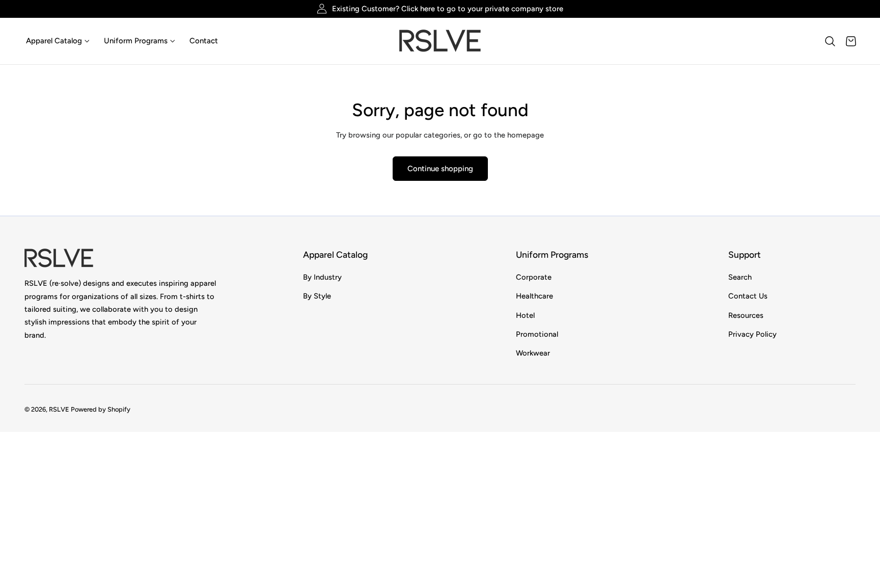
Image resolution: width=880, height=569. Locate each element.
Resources (745, 314)
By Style (317, 296)
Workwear (533, 353)
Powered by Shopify (100, 410)
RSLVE (59, 410)
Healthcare (534, 296)
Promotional (537, 334)
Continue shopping (440, 168)
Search (740, 277)
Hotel (525, 314)
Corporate (534, 277)
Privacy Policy (752, 334)
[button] (830, 41)
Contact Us (747, 296)
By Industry (322, 277)
